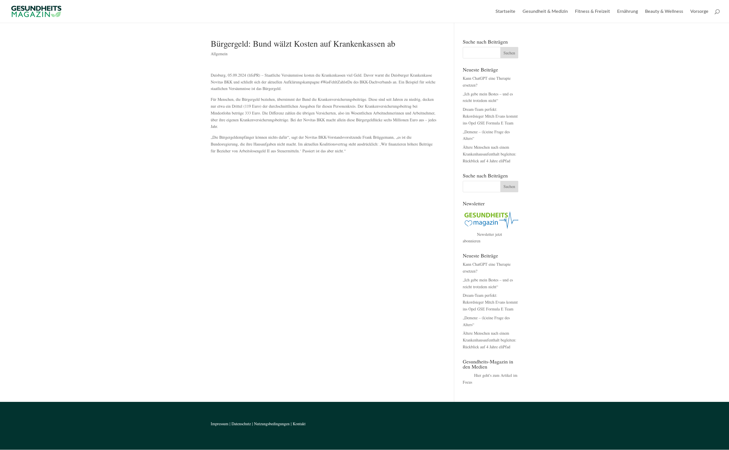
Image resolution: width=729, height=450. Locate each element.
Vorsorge (699, 11)
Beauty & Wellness (664, 11)
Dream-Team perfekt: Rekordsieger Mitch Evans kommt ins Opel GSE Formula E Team (490, 116)
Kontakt (299, 423)
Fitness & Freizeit (592, 11)
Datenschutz (241, 423)
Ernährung (627, 11)
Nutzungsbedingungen (272, 423)
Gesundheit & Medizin (545, 11)
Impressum (219, 423)
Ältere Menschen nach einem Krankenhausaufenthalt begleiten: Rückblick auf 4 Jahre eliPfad (489, 153)
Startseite (505, 11)
